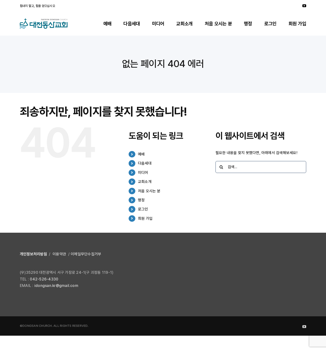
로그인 (143, 209)
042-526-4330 (44, 279)
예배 (141, 154)
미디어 (143, 172)
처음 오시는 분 (149, 191)
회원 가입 (145, 218)
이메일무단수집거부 (86, 254)
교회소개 (145, 181)
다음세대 (145, 163)
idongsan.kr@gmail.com (56, 285)
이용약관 (59, 254)
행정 (141, 200)
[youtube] (304, 6)
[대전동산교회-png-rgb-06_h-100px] (44, 20)
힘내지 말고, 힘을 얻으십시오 (37, 6)
